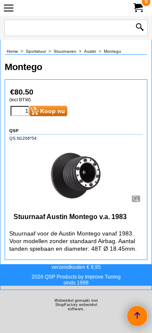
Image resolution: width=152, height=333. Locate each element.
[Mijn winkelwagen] (137, 8)
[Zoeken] (140, 27)
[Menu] (9, 9)
